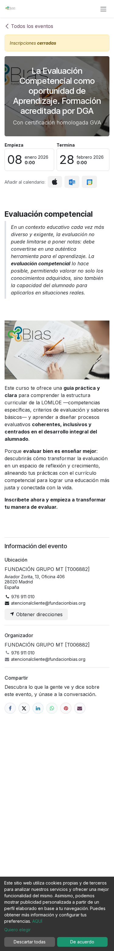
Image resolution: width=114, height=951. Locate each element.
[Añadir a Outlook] (71, 182)
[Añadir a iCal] (55, 182)
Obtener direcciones (39, 614)
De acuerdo (82, 941)
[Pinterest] (65, 708)
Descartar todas (30, 941)
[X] (24, 708)
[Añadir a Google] (89, 182)
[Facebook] (10, 708)
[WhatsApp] (51, 708)
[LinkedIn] (38, 708)
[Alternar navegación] (103, 8)
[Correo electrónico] (79, 708)
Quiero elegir (17, 929)
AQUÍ (37, 921)
